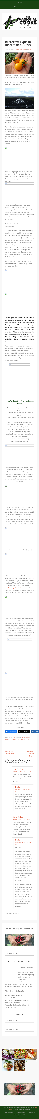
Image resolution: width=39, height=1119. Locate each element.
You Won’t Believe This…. (30, 753)
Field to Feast (9, 1112)
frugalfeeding (18, 769)
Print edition (9, 991)
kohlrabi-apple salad (13, 588)
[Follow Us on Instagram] (21, 7)
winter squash (23, 739)
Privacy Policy (19, 1114)
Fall (14, 737)
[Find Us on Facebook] (18, 7)
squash (14, 739)
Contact (32, 1112)
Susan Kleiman (18, 817)
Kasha (30, 49)
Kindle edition (20, 991)
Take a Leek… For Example (10, 752)
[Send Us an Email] (15, 7)
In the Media (21, 1112)
